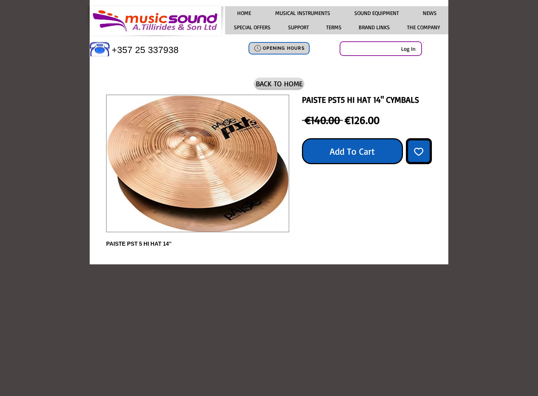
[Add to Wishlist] (419, 151)
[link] (424, 42)
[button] (302, 13)
